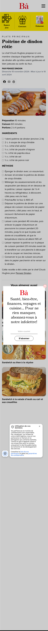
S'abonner (24, 338)
